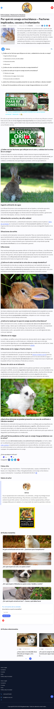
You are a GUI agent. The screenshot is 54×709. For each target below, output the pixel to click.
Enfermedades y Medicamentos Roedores (13, 15)
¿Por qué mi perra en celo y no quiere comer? (16, 567)
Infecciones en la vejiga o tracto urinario (14, 76)
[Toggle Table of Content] (51, 49)
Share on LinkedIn (47, 25)
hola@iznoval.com (7, 697)
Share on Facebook (42, 25)
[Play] (43, 106)
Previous (26, 658)
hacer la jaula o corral (39, 354)
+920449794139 (7, 694)
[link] (7, 95)
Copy (36, 473)
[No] (12, 457)
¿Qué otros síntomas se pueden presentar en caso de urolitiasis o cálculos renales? (27, 82)
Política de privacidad (6, 676)
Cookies (3, 672)
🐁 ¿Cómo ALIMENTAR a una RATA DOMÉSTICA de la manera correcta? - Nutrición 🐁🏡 (21, 95)
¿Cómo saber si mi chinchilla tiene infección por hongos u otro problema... (27, 654)
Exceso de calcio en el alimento (12, 78)
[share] (35, 94)
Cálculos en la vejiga (9, 73)
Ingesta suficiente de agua (10, 56)
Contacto (3, 669)
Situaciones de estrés (9, 61)
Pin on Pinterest (49, 25)
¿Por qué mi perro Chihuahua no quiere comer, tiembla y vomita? (22, 584)
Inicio (2, 674)
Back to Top (51, 696)
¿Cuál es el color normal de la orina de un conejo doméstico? (20, 67)
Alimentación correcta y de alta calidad (13, 58)
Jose (20, 649)
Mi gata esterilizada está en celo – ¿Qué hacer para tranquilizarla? (23, 549)
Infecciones (7, 64)
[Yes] (5, 457)
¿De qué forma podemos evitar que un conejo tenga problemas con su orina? (25, 85)
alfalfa (32, 345)
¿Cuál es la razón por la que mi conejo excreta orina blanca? (20, 70)
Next (30, 658)
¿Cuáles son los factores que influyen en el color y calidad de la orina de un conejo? (26, 53)
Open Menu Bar (1, 8)
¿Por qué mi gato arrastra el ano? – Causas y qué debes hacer (22, 601)
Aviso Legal (4, 667)
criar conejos (5, 445)
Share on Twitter (44, 25)
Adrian (4, 25)
